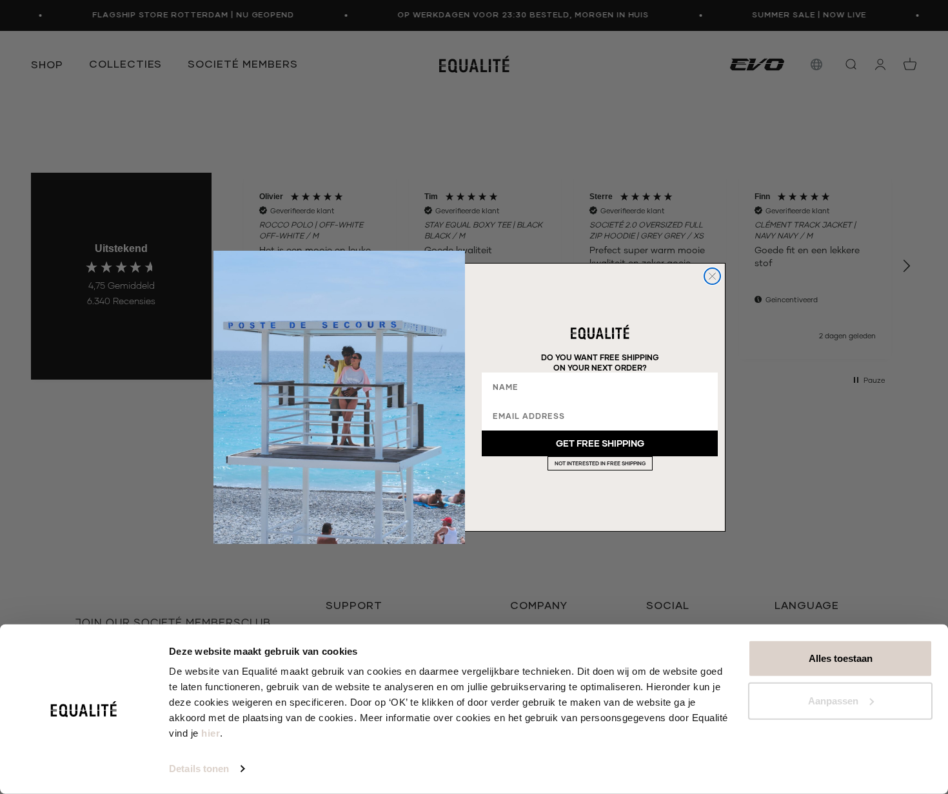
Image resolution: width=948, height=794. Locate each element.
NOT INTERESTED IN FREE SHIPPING (600, 463)
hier (210, 733)
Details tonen (199, 768)
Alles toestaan (841, 658)
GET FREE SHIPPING (600, 443)
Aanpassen (833, 700)
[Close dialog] (712, 276)
